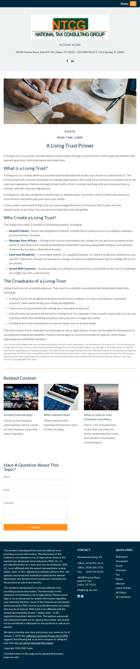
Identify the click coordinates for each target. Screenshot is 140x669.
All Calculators (123, 596)
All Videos (121, 592)
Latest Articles (123, 587)
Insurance (121, 570)
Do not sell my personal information (34, 642)
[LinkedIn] (82, 596)
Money (119, 579)
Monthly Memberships (18, 414)
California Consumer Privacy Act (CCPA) (47, 635)
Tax (118, 574)
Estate (119, 565)
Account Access (70, 45)
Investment (122, 561)
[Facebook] (78, 596)
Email (6, 489)
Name (7, 476)
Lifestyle (120, 583)
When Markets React (57, 414)
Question (8, 502)
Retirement (122, 556)
